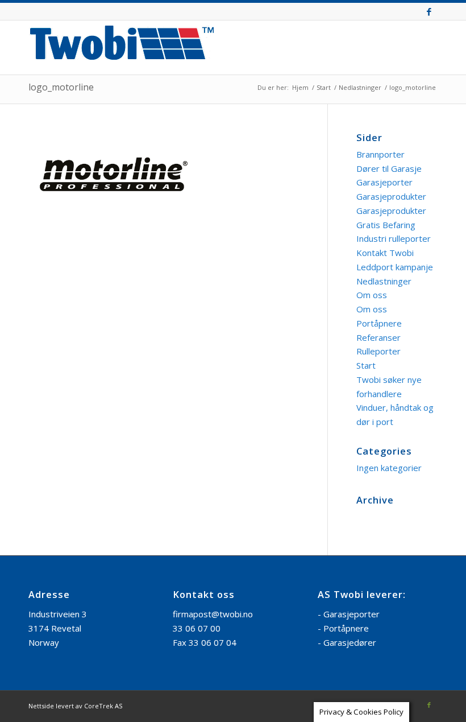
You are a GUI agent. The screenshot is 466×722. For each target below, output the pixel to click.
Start (366, 365)
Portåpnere (379, 323)
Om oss (371, 294)
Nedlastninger (383, 281)
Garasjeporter (384, 182)
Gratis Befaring (385, 224)
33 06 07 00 (196, 628)
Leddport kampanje (394, 267)
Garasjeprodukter (391, 196)
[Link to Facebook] (429, 11)
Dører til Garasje (389, 168)
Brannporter (380, 154)
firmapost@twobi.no (213, 614)
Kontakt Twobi (385, 252)
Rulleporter (378, 351)
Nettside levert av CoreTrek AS (75, 706)
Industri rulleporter (393, 238)
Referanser (378, 337)
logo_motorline (61, 87)
